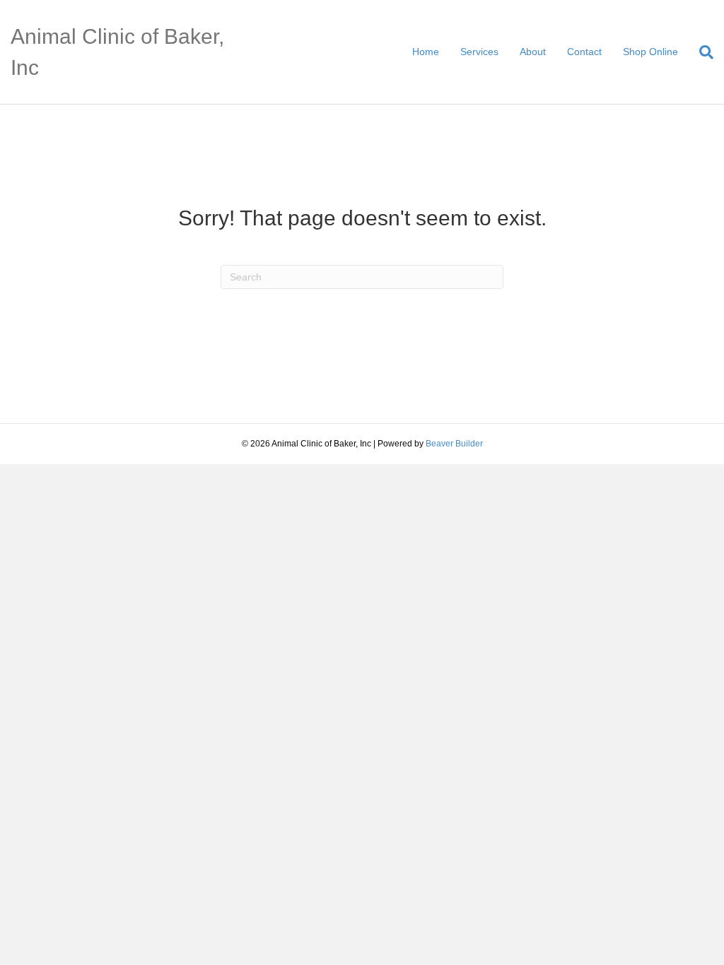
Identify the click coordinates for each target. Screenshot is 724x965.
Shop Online (650, 51)
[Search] (701, 52)
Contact (584, 51)
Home (425, 51)
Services (479, 51)
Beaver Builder (454, 444)
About (533, 51)
